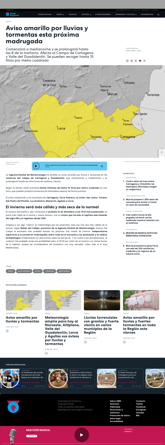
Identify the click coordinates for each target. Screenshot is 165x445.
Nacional (73, 14)
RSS (137, 415)
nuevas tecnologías (134, 211)
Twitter (139, 404)
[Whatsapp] (127, 60)
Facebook (141, 407)
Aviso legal (115, 418)
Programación (147, 14)
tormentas (49, 271)
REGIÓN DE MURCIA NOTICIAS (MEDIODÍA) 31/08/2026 (141, 234)
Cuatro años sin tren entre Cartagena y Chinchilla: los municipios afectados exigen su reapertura (141, 185)
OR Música (128, 431)
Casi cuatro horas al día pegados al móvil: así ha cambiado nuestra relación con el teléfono (142, 219)
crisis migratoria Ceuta (123, 10)
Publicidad (115, 407)
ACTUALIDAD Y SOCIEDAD (30, 383)
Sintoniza (114, 404)
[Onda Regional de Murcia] (12, 14)
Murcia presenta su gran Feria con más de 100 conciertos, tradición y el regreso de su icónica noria (142, 249)
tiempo (8, 22)
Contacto (140, 401)
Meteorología (11, 313)
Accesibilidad (116, 421)
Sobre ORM (115, 401)
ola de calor (136, 10)
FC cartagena (154, 10)
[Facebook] (136, 61)
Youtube (140, 412)
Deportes (85, 14)
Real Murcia (145, 10)
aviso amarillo (24, 271)
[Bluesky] (140, 61)
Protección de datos (120, 415)
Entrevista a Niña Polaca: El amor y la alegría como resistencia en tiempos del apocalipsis (81, 375)
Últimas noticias (45, 14)
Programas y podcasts (125, 14)
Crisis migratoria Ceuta (135, 196)
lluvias (37, 271)
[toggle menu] (64, 14)
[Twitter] (132, 61)
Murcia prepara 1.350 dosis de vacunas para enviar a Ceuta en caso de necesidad (142, 202)
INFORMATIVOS (131, 229)
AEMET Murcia (64, 271)
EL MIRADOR (25, 370)
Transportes (131, 178)
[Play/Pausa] (82, 435)
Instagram (141, 409)
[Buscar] (157, 14)
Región (59, 14)
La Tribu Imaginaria (102, 14)
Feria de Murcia (132, 242)
